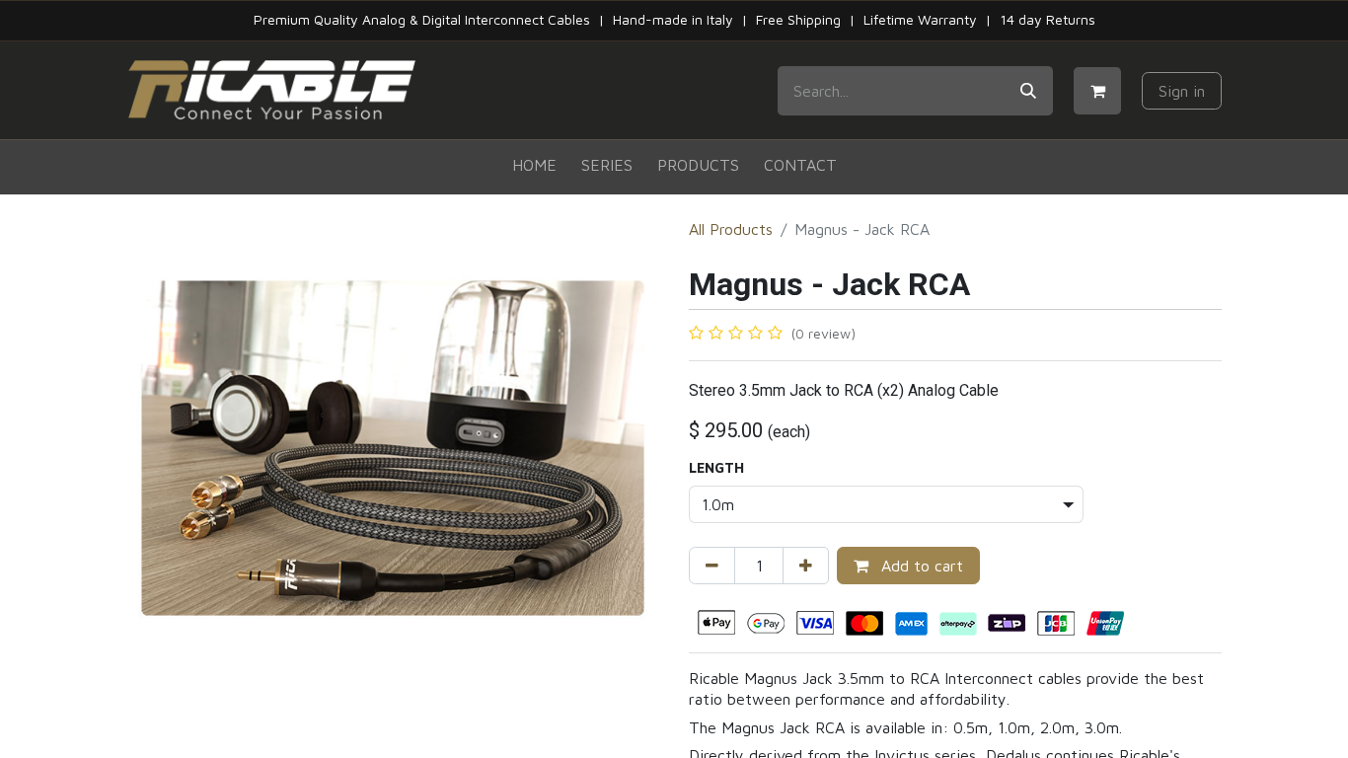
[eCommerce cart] (1097, 90)
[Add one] (806, 565)
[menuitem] (534, 166)
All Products (731, 229)
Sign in (1182, 91)
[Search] (1028, 90)
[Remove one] (712, 565)
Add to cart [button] (919, 565)
